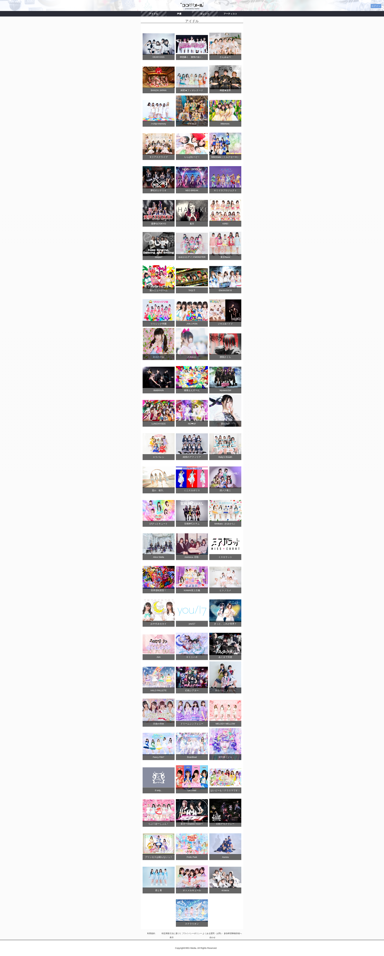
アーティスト (230, 13)
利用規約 (151, 933)
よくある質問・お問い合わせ (212, 935)
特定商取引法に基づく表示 (172, 935)
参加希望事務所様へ (233, 933)
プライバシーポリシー (192, 933)
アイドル (153, 13)
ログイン (376, 6)
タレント (204, 13)
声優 (179, 13)
